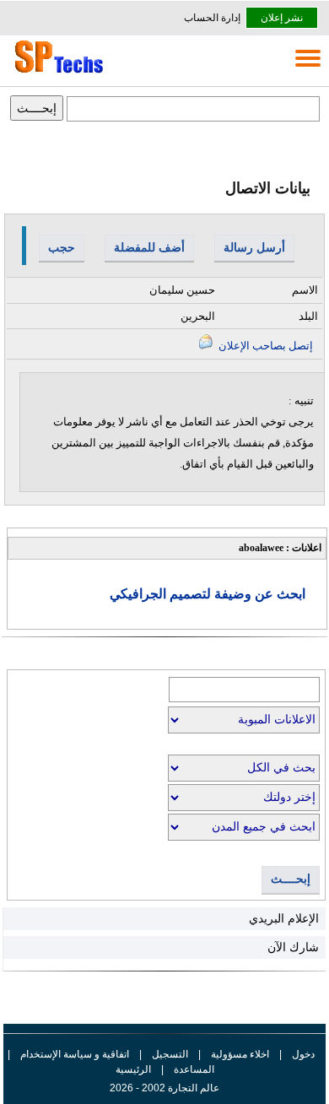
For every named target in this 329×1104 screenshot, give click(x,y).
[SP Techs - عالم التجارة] (56, 72)
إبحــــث (290, 879)
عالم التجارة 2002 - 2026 (164, 1088)
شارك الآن (293, 947)
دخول (303, 1054)
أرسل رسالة (254, 247)
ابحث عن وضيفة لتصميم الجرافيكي (207, 594)
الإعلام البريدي (284, 918)
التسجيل (170, 1054)
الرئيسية (133, 1069)
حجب (61, 247)
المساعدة (194, 1069)
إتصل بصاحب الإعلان (264, 345)
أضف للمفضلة (149, 247)
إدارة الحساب (212, 18)
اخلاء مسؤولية (240, 1054)
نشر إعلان (282, 18)
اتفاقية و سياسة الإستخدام (73, 1054)
